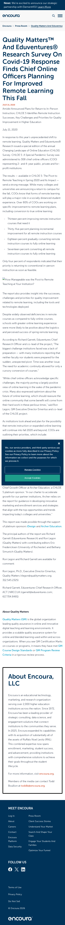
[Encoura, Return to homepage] (11, 15)
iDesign (31, 526)
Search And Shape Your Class (40, 834)
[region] (32, 462)
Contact (12, 832)
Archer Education (51, 526)
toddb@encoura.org (33, 785)
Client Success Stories (40, 821)
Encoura (7, 26)
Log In (11, 816)
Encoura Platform (12, 839)
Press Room (21, 26)
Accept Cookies (32, 478)
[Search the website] (53, 15)
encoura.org (46, 773)
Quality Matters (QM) (15, 619)
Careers (12, 827)
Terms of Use (14, 887)
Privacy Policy (15, 894)
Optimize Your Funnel (39, 850)
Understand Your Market (41, 827)
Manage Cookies (32, 470)
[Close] (59, 443)
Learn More (44, 7)
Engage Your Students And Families (42, 843)
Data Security (15, 846)
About (11, 821)
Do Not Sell (14, 901)
